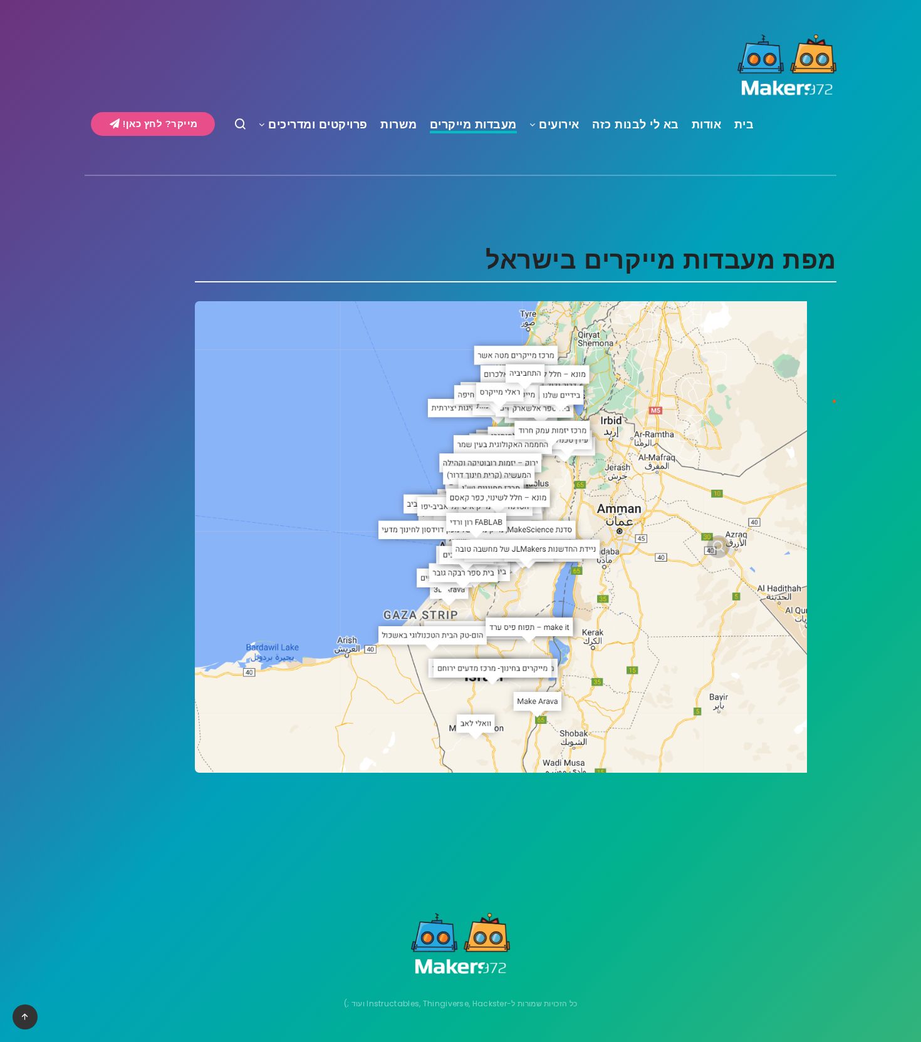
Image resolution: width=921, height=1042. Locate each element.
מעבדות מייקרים (473, 125)
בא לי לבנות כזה (635, 125)
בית (744, 125)
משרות (398, 125)
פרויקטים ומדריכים (318, 125)
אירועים (559, 125)
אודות (707, 125)
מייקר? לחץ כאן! (159, 124)
